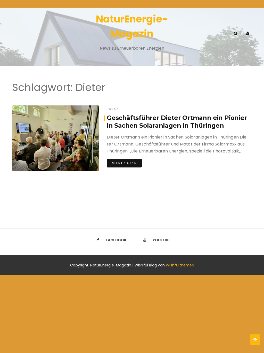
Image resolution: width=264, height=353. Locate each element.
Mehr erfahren (124, 163)
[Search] (236, 33)
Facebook (116, 240)
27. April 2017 (82, 108)
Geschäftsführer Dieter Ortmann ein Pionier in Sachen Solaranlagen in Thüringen (177, 121)
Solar (113, 109)
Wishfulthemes (180, 265)
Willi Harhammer (41, 108)
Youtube (161, 240)
